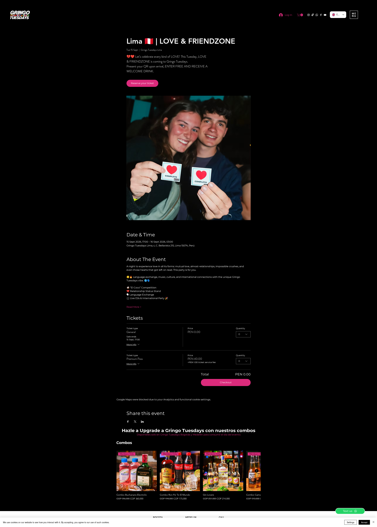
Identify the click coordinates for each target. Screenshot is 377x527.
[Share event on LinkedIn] (142, 421)
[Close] (373, 522)
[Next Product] (256, 471)
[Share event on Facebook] (128, 421)
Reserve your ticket (142, 83)
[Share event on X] (135, 421)
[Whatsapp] (316, 14)
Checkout (226, 382)
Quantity (240, 328)
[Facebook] (320, 14)
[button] (300, 15)
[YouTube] (325, 14)
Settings (350, 522)
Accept (364, 522)
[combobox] (243, 334)
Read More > (134, 307)
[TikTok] (312, 14)
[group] (188, 476)
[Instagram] (308, 14)
